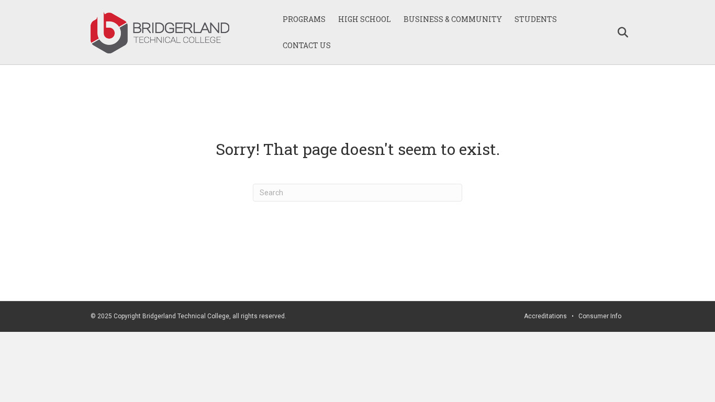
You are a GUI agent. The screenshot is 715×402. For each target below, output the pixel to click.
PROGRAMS (304, 19)
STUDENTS (536, 19)
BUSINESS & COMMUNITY (453, 19)
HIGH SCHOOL (364, 19)
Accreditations (545, 316)
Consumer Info (599, 316)
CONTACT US (307, 45)
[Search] (617, 32)
